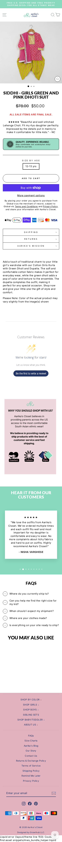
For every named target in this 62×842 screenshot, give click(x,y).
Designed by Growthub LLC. (31, 832)
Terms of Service (31, 765)
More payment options (31, 195)
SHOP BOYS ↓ (31, 709)
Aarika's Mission (31, 246)
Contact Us (31, 755)
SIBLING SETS (31, 714)
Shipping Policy (31, 770)
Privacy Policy (31, 781)
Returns (31, 239)
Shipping (31, 232)
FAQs (31, 735)
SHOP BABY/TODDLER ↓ (31, 719)
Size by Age (31, 160)
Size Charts (30, 740)
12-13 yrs (30, 166)
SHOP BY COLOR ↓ (31, 699)
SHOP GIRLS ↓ (31, 704)
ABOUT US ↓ (31, 724)
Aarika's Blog (31, 745)
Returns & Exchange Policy (31, 760)
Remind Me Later (31, 775)
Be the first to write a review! (31, 373)
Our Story (31, 750)
